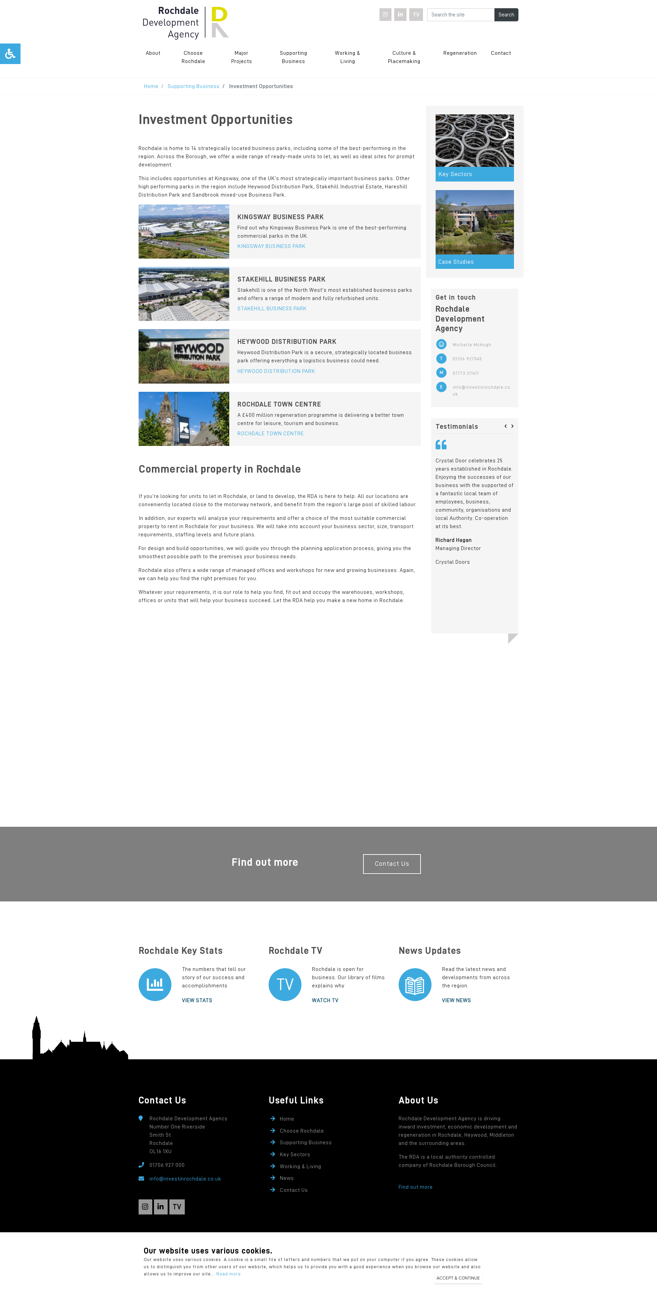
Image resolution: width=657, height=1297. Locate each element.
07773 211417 (466, 373)
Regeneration (460, 53)
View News (456, 1000)
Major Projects (241, 57)
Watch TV (325, 1000)
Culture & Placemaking (404, 57)
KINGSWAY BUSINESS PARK (271, 246)
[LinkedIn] (400, 14)
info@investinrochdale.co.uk (482, 390)
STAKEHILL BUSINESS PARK (272, 308)
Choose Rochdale (193, 57)
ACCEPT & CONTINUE (458, 1277)
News (287, 1178)
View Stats (197, 1000)
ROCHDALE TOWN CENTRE (270, 433)
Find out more (416, 1187)
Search (506, 14)
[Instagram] (385, 14)
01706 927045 (467, 359)
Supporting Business (293, 57)
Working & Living (347, 57)
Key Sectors (295, 1154)
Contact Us (392, 863)
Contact (501, 53)
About (153, 53)
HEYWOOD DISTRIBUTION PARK (276, 371)
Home (151, 86)
